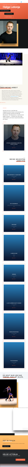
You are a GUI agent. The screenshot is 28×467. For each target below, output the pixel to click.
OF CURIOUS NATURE (9, 13)
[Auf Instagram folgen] (1, 47)
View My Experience (20, 459)
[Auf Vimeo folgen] (3, 47)
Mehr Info (13, 147)
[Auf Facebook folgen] (5, 47)
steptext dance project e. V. (14, 96)
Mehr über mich (2, 102)
